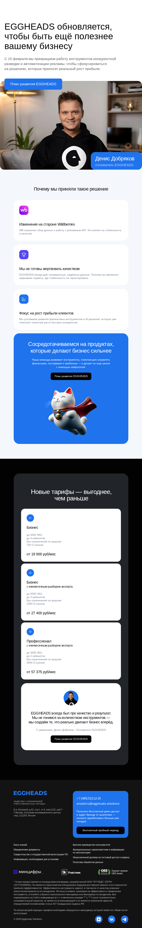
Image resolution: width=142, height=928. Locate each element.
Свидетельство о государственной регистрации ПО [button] (41, 854)
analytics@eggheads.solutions (98, 803)
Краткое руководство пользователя (91, 845)
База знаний (20, 845)
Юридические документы (27, 849)
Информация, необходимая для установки (36, 859)
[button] (113, 872)
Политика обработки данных (88, 862)
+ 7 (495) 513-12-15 (89, 798)
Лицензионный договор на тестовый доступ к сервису (101, 857)
